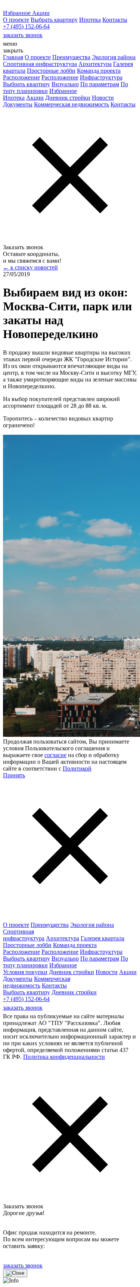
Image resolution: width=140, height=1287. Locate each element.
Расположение (21, 77)
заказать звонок (23, 35)
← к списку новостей (30, 267)
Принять (14, 775)
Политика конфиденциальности (64, 1057)
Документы (17, 104)
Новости (103, 97)
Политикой (77, 768)
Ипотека (90, 19)
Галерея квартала (102, 938)
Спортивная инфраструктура (40, 64)
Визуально (65, 84)
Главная (13, 57)
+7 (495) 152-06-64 (26, 26)
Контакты (114, 19)
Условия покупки (25, 972)
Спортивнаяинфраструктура (23, 934)
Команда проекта (99, 70)
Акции (35, 97)
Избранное (63, 91)
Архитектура (95, 64)
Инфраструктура (101, 77)
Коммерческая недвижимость (71, 104)
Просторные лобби (51, 70)
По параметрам (99, 84)
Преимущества (71, 57)
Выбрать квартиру (54, 19)
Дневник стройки (67, 97)
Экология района (114, 57)
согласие (55, 755)
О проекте (16, 19)
